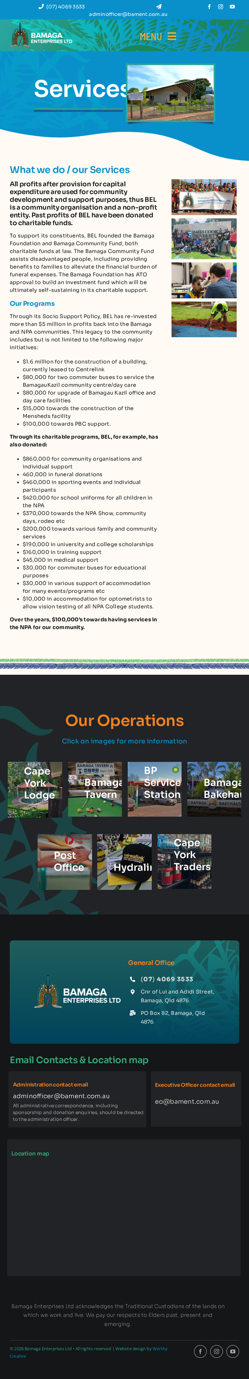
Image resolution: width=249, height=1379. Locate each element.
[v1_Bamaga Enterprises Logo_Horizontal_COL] (41, 25)
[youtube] (232, 6)
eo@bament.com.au (187, 1102)
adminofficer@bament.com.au (61, 1096)
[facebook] (209, 6)
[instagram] (220, 6)
